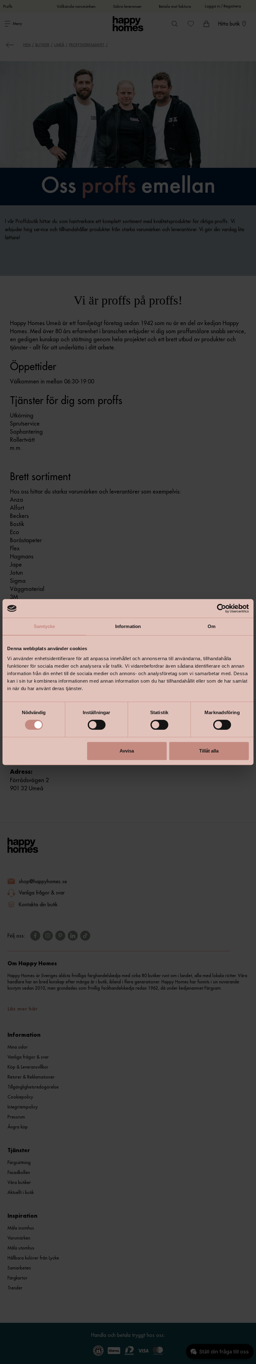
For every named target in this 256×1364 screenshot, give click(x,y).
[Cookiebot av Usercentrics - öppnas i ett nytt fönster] (221, 608)
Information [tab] (128, 626)
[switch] (97, 725)
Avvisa (127, 750)
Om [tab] (211, 626)
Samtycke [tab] (44, 626)
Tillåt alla (209, 750)
